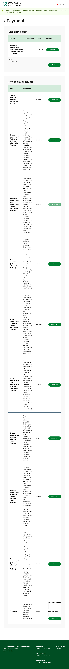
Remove (52, 49)
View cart (63, 10)
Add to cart (54, 99)
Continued (26, 232)
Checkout (54, 65)
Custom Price (53, 611)
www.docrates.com (43, 663)
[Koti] (11, 4)
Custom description (55, 602)
